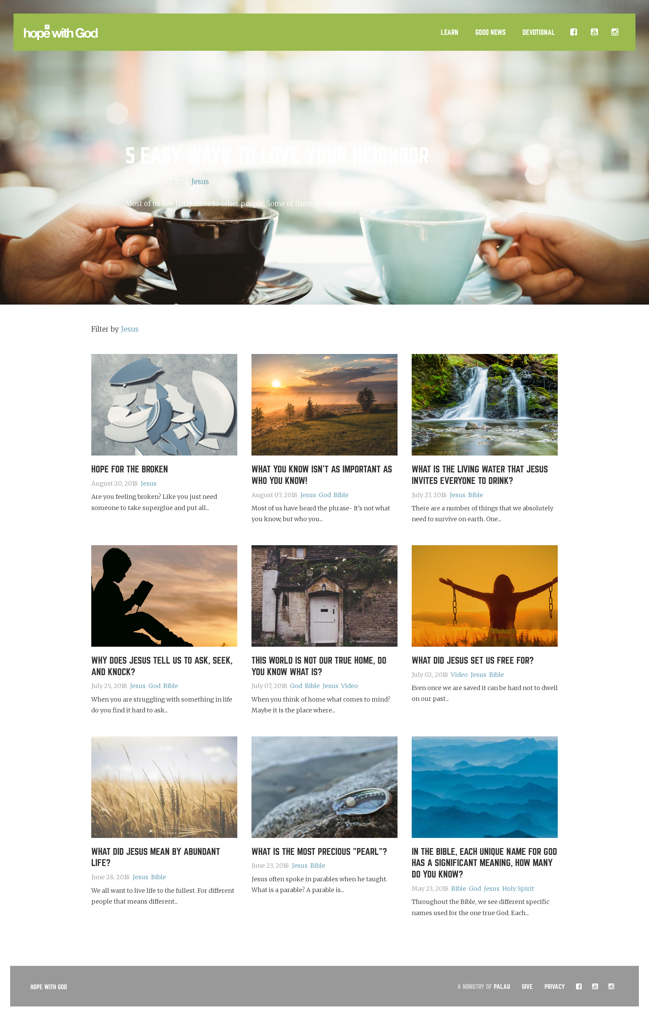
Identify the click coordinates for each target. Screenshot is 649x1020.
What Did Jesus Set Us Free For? (473, 660)
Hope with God (48, 987)
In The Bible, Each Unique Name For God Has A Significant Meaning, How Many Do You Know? (484, 863)
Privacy (555, 986)
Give (527, 986)
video (349, 686)
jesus (200, 181)
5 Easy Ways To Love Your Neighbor (277, 156)
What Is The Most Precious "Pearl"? (319, 852)
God (325, 495)
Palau (502, 986)
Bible (341, 495)
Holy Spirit (518, 888)
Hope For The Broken (129, 469)
